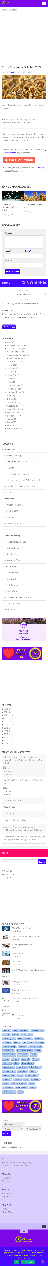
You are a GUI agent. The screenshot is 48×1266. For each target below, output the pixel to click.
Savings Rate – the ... (21, 981)
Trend (11, 364)
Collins (14, 1059)
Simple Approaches (19, 1083)
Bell (16, 1063)
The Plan (10, 467)
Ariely (16, 1043)
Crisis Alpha (13, 388)
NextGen (17, 1079)
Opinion (40, 1043)
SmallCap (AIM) (13, 510)
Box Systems (8, 1087)
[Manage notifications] (42, 1261)
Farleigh (35, 1079)
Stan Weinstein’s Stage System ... (26, 936)
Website (8, 260)
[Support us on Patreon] (40, 282)
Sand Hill (7, 1063)
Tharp (6, 1059)
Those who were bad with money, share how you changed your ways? (23, 837)
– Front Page (14, 455)
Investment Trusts (14, 523)
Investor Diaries (13, 405)
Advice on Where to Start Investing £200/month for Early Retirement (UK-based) (23, 805)
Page (9, 449)
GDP (20, 1075)
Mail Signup (17, 1015)
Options (10, 398)
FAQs (8, 492)
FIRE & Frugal (12, 585)
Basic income (32, 1075)
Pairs (10, 381)
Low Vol (11, 378)
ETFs (8, 529)
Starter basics (9, 790)
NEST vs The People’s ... (22, 989)
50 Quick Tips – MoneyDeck (20, 473)
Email (28, 251)
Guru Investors (12, 554)
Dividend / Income (14, 504)
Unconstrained (9, 1075)
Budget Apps (9, 783)
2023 (8, 715)
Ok (17, 1262)
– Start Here (16, 461)
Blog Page (11, 326)
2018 (8, 730)
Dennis (32, 1071)
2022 (8, 718)
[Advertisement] (24, 40)
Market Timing (12, 409)
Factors (22, 1047)
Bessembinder (14, 392)
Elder (38, 1051)
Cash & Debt (11, 578)
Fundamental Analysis (16, 354)
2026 (8, 708)
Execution (22, 1071)
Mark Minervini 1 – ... (21, 927)
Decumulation (13, 412)
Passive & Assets (14, 345)
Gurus (10, 418)
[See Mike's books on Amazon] (27, 282)
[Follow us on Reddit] (35, 282)
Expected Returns (24, 1051)
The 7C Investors (13, 603)
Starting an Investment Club (24, 998)
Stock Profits (21, 1067)
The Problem (12, 572)
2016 (8, 737)
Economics (12, 428)
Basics (10, 342)
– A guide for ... (19, 953)
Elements (27, 1034)
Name (8, 251)
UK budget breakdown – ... (24, 944)
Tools (8, 395)
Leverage (12, 368)
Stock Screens (9, 10)
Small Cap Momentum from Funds (10, 207)
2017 (8, 734)
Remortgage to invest (13, 777)
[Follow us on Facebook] (31, 282)
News (9, 425)
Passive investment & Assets (18, 597)
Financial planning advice (14, 797)
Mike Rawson (10, 72)
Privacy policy (28, 1262)
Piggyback (11, 517)
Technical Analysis (17, 351)
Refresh (41, 167)
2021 (8, 721)
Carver (6, 1034)
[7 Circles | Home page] (9, 3)
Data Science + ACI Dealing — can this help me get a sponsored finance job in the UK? (24, 815)
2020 (8, 724)
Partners (38, 1039)
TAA (10, 371)
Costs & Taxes (12, 591)
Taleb (33, 1055)
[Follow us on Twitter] (23, 282)
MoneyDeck (37, 1030)
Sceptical (25, 1059)
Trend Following (21, 1087)
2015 (8, 740)
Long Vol (12, 375)
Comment (10, 233)
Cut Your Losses (15, 361)
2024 (8, 712)
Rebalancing (8, 1067)
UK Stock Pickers (9, 1092)
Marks (35, 1059)
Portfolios (11, 415)
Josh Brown (35, 1067)
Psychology (9, 609)
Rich (20, 1092)
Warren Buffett (13, 560)
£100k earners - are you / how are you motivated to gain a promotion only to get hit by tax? (23, 826)
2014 (8, 743)
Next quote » (7, 877)
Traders (6, 1083)
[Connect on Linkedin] (44, 282)
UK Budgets (9, 1039)
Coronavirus (11, 402)
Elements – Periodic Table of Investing (25, 480)
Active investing (14, 348)
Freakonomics (9, 1071)
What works (14, 358)
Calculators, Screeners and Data (20, 486)
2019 (8, 727)
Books (10, 422)
